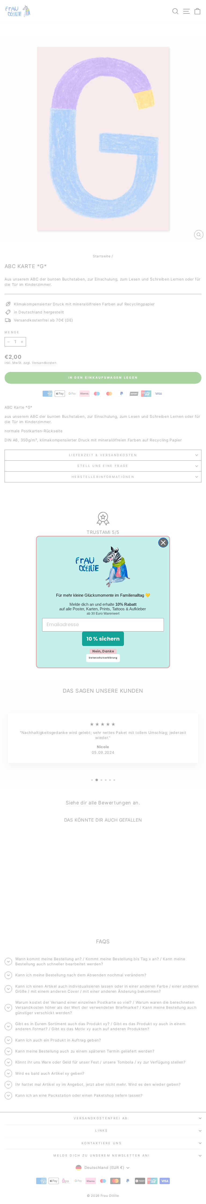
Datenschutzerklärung (103, 657)
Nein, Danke (103, 651)
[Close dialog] (163, 542)
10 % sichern (103, 638)
